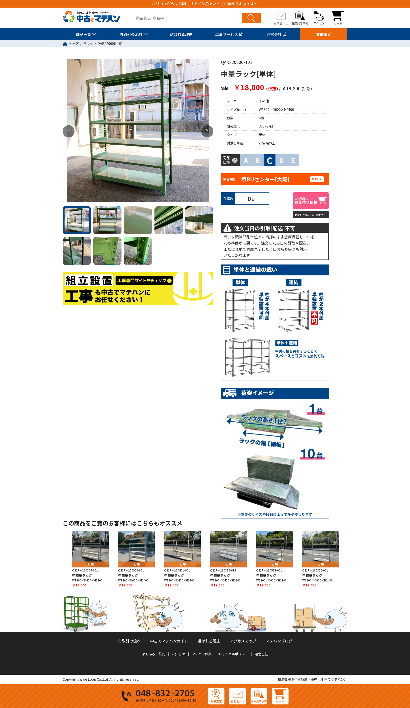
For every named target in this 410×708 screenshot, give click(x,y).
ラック (88, 43)
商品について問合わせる (310, 215)
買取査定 (323, 34)
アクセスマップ (243, 641)
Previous (69, 131)
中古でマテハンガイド (169, 641)
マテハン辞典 (202, 653)
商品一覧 (83, 34)
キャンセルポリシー (233, 653)
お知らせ (178, 653)
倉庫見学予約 (299, 23)
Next (207, 131)
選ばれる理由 (181, 34)
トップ (74, 43)
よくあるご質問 (153, 653)
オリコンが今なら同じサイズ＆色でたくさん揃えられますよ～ (205, 3)
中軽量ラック (82, 575)
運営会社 (274, 34)
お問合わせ (281, 23)
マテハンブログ (279, 641)
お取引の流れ (131, 34)
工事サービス (226, 34)
